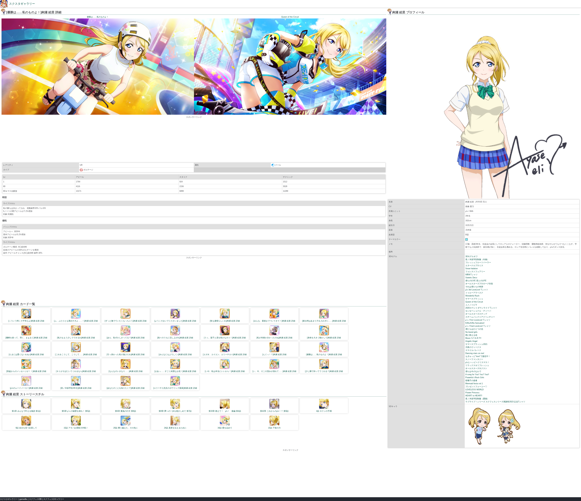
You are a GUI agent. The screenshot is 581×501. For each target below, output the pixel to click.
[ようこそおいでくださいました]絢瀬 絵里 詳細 (175, 321)
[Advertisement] (194, 140)
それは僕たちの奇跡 (474, 287)
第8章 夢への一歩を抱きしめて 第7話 (175, 411)
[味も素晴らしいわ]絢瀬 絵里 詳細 (225, 321)
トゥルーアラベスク (474, 293)
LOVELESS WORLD (474, 389)
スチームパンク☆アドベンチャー (480, 317)
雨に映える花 (471, 335)
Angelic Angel (471, 341)
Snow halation (471, 268)
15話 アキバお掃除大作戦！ (76, 428)
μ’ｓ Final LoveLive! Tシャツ (478, 326)
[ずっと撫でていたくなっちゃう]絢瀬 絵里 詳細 (125, 321)
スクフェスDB (35, 499)
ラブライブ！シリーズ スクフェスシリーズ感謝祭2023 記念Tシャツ (495, 402)
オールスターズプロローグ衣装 (479, 284)
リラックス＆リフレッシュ (477, 365)
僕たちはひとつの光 (474, 329)
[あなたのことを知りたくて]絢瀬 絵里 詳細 (125, 388)
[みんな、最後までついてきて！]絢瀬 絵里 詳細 (274, 321)
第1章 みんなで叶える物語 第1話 (26, 411)
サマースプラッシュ (474, 299)
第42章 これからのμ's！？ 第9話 (274, 411)
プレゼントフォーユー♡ (476, 386)
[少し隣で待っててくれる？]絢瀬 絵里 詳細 (324, 371)
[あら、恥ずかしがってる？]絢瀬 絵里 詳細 (125, 338)
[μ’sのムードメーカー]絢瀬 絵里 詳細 (26, 388)
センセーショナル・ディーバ (478, 311)
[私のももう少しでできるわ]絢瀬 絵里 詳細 (76, 338)
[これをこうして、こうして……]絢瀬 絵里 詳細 (76, 354)
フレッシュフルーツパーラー (478, 262)
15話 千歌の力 (274, 428)
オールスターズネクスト (476, 368)
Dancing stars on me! (474, 353)
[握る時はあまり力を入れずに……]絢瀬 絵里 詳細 (324, 321)
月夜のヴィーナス (473, 347)
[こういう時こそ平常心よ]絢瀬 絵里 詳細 (26, 321)
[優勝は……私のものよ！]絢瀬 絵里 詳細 (324, 354)
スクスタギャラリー (22, 3)
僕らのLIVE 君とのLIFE (475, 280)
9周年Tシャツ (471, 274)
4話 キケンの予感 (324, 411)
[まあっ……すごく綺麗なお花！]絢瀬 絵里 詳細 (175, 371)
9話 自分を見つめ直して (26, 428)
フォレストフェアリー (475, 271)
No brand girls (471, 332)
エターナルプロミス (474, 265)
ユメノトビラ (471, 305)
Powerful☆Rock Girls (474, 377)
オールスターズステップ (476, 314)
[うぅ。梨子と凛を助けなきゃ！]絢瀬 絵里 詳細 (225, 338)
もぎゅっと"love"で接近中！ (477, 356)
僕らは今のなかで (473, 371)
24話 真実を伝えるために (175, 428)
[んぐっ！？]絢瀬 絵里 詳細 (274, 354)
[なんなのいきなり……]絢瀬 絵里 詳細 (126, 371)
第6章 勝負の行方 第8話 (125, 411)
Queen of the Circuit (474, 302)
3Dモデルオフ (471, 256)
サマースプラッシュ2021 (476, 344)
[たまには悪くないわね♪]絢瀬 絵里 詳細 (26, 354)
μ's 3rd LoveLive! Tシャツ (476, 290)
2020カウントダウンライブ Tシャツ (481, 308)
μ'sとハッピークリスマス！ (477, 362)
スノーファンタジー (474, 359)
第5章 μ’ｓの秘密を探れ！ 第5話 (76, 411)
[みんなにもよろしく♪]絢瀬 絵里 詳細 (175, 354)
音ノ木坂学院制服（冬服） (477, 259)
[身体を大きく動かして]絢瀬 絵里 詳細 (324, 338)
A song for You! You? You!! (477, 374)
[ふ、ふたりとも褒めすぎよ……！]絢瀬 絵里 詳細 (76, 321)
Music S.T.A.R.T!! (473, 338)
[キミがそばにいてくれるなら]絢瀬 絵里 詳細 (76, 371)
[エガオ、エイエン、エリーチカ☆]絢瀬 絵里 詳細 (225, 354)
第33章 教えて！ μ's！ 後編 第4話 (225, 411)
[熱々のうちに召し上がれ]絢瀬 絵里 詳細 (175, 338)
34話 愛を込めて (225, 428)
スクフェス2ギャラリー (53, 499)
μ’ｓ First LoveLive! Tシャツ (477, 320)
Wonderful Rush (472, 296)
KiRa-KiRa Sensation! (474, 323)
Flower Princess (472, 392)
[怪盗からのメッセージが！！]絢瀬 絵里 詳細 (26, 371)
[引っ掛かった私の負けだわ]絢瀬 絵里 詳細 (125, 354)
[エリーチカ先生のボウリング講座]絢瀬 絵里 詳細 (175, 388)
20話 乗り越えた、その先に (125, 428)
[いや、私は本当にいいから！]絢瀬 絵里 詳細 (225, 371)
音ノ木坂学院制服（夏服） (477, 399)
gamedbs (23, 499)
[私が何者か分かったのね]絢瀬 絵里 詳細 (274, 338)
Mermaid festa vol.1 (474, 383)
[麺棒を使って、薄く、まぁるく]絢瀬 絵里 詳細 (26, 338)
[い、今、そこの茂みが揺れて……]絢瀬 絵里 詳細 (274, 371)
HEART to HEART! (473, 395)
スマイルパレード (473, 350)
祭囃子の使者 (471, 380)
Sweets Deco (471, 277)
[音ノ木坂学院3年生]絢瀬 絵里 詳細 (75, 388)
